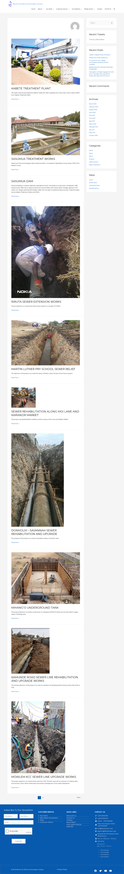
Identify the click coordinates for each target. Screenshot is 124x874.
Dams (91, 150)
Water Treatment (94, 165)
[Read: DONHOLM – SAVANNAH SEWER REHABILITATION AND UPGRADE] (37, 480)
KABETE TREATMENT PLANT (31, 88)
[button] (42, 9)
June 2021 (92, 118)
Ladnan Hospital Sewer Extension (99, 55)
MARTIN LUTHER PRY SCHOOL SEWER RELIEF (43, 369)
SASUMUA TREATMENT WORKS (33, 159)
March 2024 (93, 104)
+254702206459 (104, 854)
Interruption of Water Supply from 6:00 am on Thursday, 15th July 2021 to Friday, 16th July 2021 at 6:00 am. (101, 74)
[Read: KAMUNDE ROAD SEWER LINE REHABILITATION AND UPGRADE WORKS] (30, 651)
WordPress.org (93, 188)
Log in (91, 180)
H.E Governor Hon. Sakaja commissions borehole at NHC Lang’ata (98, 62)
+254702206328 (104, 852)
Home (33, 9)
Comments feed (94, 185)
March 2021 (92, 124)
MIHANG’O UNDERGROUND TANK (35, 607)
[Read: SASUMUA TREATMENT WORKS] (45, 132)
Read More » (15, 99)
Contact (99, 9)
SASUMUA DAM (22, 181)
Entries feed (93, 182)
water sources (93, 162)
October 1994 (93, 135)
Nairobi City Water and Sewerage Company (28, 4)
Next (79, 797)
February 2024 (93, 107)
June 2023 (92, 112)
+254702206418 (104, 850)
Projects (91, 159)
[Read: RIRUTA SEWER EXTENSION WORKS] (45, 252)
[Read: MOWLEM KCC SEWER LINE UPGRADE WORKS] (38, 737)
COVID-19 (108, 9)
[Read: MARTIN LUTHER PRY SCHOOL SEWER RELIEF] (45, 342)
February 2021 (93, 127)
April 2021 (92, 121)
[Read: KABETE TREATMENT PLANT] (45, 61)
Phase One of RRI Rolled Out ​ (98, 57)
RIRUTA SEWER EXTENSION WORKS (36, 301)
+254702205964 (104, 856)
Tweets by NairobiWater (96, 39)
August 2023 (93, 109)
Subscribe (18, 841)
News (91, 153)
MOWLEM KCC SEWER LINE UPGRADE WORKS (43, 777)
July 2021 (92, 115)
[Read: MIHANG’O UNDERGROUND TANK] (45, 578)
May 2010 (92, 132)
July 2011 (92, 130)
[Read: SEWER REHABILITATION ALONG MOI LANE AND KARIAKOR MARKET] (23, 397)
